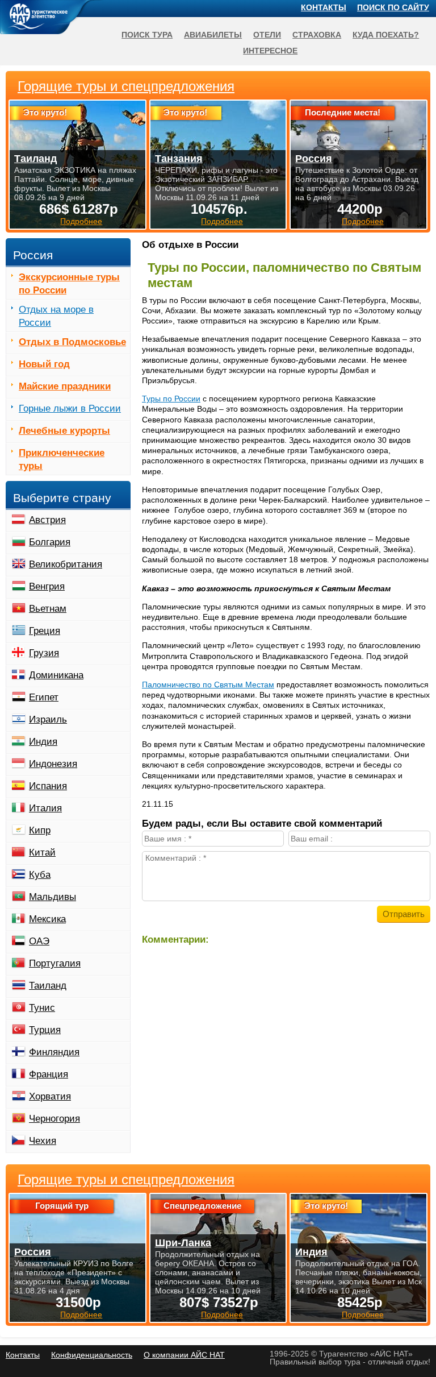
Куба (40, 874)
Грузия (44, 653)
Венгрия (47, 586)
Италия (45, 808)
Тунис (42, 1007)
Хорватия (50, 1096)
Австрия (47, 520)
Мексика (47, 919)
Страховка (316, 34)
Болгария (49, 542)
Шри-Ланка (183, 1243)
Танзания (179, 158)
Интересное (270, 50)
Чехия (42, 1140)
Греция (44, 630)
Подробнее (81, 1314)
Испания (48, 786)
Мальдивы (52, 896)
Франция (48, 1074)
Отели (267, 34)
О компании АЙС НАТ (184, 1354)
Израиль (48, 719)
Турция (45, 1030)
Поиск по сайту (393, 7)
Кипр (40, 830)
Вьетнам (47, 608)
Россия (32, 1252)
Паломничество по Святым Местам (208, 684)
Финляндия (54, 1052)
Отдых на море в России (56, 316)
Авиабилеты (213, 34)
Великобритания (65, 564)
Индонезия (53, 763)
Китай (42, 852)
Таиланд (47, 985)
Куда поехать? (386, 34)
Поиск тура (147, 34)
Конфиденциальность (91, 1354)
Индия (43, 741)
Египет (43, 697)
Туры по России (171, 398)
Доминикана (56, 675)
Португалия (55, 963)
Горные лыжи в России (70, 408)
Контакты (323, 7)
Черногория (54, 1118)
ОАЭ (39, 941)
